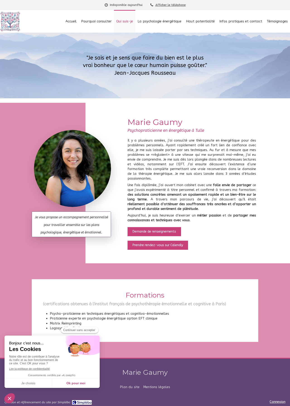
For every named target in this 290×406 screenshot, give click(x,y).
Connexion (277, 402)
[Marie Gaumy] (10, 31)
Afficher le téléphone (170, 5)
